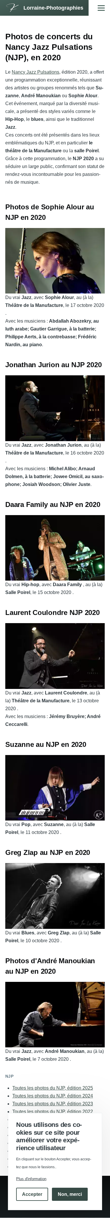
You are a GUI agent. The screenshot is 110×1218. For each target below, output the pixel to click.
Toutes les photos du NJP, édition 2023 (52, 1103)
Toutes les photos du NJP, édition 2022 (52, 1111)
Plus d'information (31, 1179)
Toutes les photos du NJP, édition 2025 (52, 1088)
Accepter (32, 1194)
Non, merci (70, 1194)
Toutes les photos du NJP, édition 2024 (52, 1095)
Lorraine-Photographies (53, 8)
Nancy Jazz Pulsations (35, 72)
